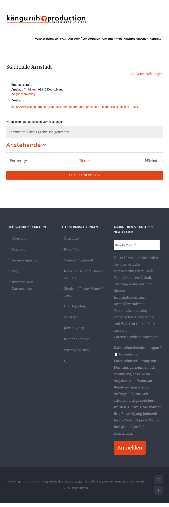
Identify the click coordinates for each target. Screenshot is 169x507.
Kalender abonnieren (84, 175)
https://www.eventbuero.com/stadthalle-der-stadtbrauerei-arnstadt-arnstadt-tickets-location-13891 (74, 107)
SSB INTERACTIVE (78, 488)
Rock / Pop (72, 249)
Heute (84, 161)
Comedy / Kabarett (78, 260)
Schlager (71, 317)
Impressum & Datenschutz (22, 285)
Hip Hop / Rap (75, 306)
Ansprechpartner (25, 260)
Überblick (71, 238)
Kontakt (18, 249)
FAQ (15, 271)
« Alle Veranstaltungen (144, 74)
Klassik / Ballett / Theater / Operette (84, 274)
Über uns (19, 238)
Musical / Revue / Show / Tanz (83, 292)
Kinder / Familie (76, 339)
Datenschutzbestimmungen (136, 337)
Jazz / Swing (74, 328)
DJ (66, 361)
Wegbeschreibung (23, 94)
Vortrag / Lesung (77, 350)
